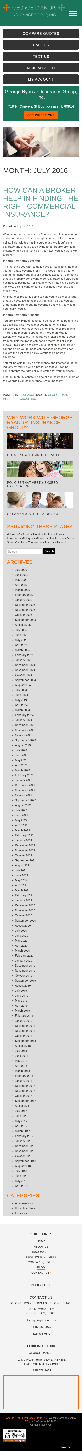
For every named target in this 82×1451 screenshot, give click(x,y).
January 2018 (23, 1081)
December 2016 (25, 1146)
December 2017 (25, 1086)
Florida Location (41, 1346)
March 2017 (22, 1131)
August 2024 (23, 685)
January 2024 (23, 720)
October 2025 (23, 615)
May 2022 (21, 820)
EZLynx (29, 1421)
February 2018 (24, 1076)
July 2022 (21, 810)
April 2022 (21, 825)
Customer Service (40, 1257)
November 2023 (25, 730)
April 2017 (21, 1126)
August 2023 (23, 745)
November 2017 (25, 1091)
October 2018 (23, 1036)
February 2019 (24, 1015)
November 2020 (25, 910)
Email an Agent (41, 67)
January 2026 (23, 600)
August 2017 (23, 1106)
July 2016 (21, 1171)
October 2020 (23, 915)
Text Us (41, 56)
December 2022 (25, 785)
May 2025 (21, 640)
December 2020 (25, 905)
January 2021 (23, 900)
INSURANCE (40, 1251)
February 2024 (24, 715)
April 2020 (21, 945)
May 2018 (21, 1061)
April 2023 (21, 765)
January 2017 (23, 1141)
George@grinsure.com (41, 1320)
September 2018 (25, 1041)
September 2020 (25, 920)
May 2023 (21, 760)
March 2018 (22, 1071)
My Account (41, 79)
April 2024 (21, 705)
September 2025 (25, 620)
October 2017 (23, 1096)
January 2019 (23, 1021)
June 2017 (21, 1116)
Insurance (27, 394)
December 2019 (25, 965)
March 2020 (22, 950)
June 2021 (21, 875)
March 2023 (22, 770)
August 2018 (23, 1046)
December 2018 (25, 1026)
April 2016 (21, 1186)
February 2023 (24, 775)
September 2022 (25, 800)
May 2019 (21, 1000)
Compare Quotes (41, 33)
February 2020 (24, 955)
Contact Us (40, 1272)
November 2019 (25, 970)
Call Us (41, 44)
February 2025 (24, 655)
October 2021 (23, 855)
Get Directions (41, 115)
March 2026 (22, 590)
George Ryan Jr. (41, 1352)
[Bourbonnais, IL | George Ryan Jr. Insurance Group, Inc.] (34, 8)
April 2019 (21, 1005)
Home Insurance (25, 1208)
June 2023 (21, 755)
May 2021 (21, 880)
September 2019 (25, 980)
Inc (33, 398)
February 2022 (24, 835)
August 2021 (23, 865)
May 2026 (21, 580)
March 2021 (22, 890)
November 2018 (25, 1031)
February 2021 (24, 895)
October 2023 (23, 735)
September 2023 (25, 740)
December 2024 (25, 665)
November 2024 (25, 670)
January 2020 (23, 960)
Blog (41, 1267)
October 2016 (23, 1156)
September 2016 (25, 1161)
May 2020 (21, 940)
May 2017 (21, 1121)
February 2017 (24, 1136)
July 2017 (21, 1111)
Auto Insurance (24, 1203)
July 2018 (21, 1051)
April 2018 (21, 1066)
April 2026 (21, 585)
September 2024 (25, 680)
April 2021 (21, 885)
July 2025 (21, 630)
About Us (41, 1246)
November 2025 (25, 610)
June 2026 (21, 575)
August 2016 (23, 1166)
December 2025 (25, 605)
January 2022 (23, 840)
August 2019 (23, 985)
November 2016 (25, 1151)
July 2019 (21, 990)
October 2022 (23, 795)
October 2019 (23, 975)
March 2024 (22, 710)
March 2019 (22, 1010)
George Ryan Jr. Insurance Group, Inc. (26, 1418)
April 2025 (21, 645)
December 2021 (25, 845)
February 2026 (24, 595)
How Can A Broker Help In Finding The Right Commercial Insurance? (40, 202)
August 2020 (23, 925)
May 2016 (21, 1181)
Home (41, 1241)
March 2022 (22, 830)
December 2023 (25, 725)
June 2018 (21, 1056)
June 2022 (21, 815)
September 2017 (25, 1101)
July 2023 (21, 750)
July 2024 (21, 690)
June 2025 (21, 635)
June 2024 (21, 695)
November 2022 (25, 790)
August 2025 (23, 625)
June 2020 (21, 935)
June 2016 (21, 1176)
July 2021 (21, 870)
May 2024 (21, 700)
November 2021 (25, 850)
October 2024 (23, 675)
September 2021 (25, 860)
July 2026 (21, 570)
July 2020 (21, 930)
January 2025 (23, 660)
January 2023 (23, 780)
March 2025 (22, 650)
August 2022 (23, 805)
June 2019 (21, 995)
